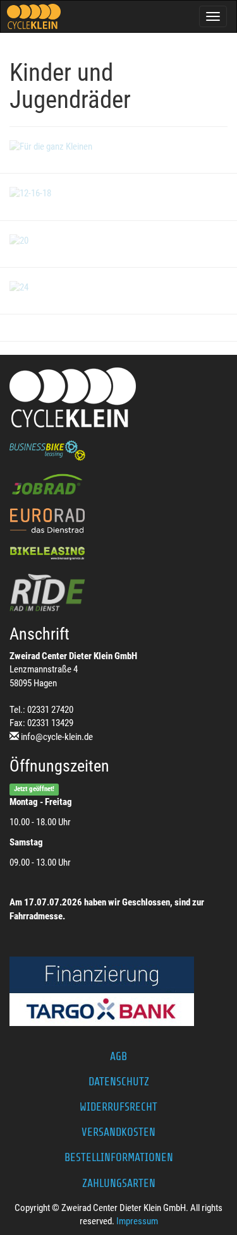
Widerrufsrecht (118, 1107)
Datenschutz (118, 1081)
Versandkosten (118, 1132)
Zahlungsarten (118, 1183)
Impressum (137, 1221)
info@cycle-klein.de (57, 737)
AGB (118, 1056)
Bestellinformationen (118, 1157)
